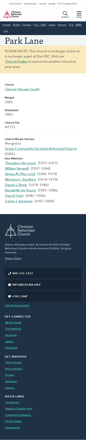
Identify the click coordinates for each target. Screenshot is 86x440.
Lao (6, 31)
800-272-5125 (22, 273)
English (7, 25)
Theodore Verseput (20, 163)
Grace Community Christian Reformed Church (41, 149)
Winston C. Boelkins (20, 180)
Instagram (11, 347)
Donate (51, 4)
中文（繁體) (75, 25)
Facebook (11, 335)
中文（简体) (40, 25)
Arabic (52, 25)
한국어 (16, 25)
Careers (10, 388)
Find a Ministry (30, 4)
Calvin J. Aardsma (19, 201)
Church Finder (16, 62)
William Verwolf (17, 169)
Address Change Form (18, 408)
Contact (42, 4)
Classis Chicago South (22, 89)
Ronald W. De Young (20, 190)
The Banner (12, 402)
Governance (12, 427)
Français (62, 25)
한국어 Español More (67, 4)
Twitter (9, 341)
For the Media (13, 421)
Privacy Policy (13, 258)
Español (27, 25)
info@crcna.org (26, 284)
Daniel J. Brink (16, 185)
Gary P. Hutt (14, 196)
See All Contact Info (17, 305)
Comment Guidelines (18, 415)
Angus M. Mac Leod (20, 174)
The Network (13, 328)
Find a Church (15, 4)
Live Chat (20, 296)
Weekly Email (13, 322)
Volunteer (11, 381)
